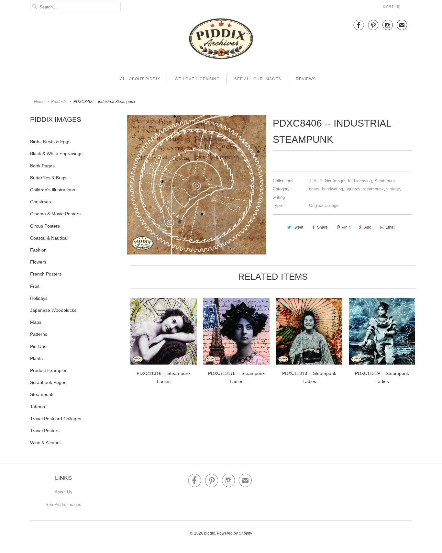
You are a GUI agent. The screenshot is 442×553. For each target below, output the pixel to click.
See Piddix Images (63, 504)
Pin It (346, 227)
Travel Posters (45, 430)
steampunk (373, 188)
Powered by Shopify (234, 533)
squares (353, 188)
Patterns (38, 334)
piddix (209, 533)
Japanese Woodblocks (53, 310)
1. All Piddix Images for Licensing (340, 180)
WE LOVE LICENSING (197, 79)
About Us (63, 492)
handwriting (332, 188)
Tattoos (37, 406)
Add (367, 227)
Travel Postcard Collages (55, 418)
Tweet (298, 227)
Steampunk (41, 394)
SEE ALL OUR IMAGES (257, 79)
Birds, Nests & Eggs (50, 141)
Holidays (39, 298)
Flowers (38, 262)
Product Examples (48, 370)
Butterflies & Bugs (48, 177)
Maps (35, 322)
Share (322, 227)
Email (390, 227)
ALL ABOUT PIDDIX (140, 79)
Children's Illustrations (52, 189)
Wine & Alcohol (45, 442)
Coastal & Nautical (49, 238)
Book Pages (42, 165)
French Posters (45, 273)
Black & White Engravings (56, 153)
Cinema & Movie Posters (55, 213)
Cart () (392, 6)
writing (279, 197)
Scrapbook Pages (48, 382)
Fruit (34, 286)
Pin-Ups (38, 346)
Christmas (40, 201)
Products (59, 101)
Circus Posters (45, 226)
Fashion (38, 250)
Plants (36, 358)
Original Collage (323, 205)
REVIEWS (306, 79)
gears (314, 188)
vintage (393, 188)
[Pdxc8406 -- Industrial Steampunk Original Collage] (196, 184)
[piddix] (221, 40)
